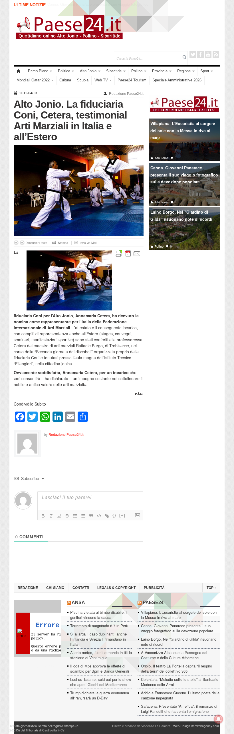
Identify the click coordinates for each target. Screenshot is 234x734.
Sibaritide (114, 71)
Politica (64, 71)
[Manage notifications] (218, 719)
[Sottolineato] (59, 515)
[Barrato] (67, 515)
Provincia (160, 71)
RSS (216, 54)
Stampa (63, 243)
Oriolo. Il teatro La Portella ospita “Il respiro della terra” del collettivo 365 (176, 668)
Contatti (80, 588)
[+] (122, 515)
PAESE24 (153, 602)
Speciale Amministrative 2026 (176, 80)
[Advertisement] (184, 296)
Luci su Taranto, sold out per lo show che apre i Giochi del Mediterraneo (100, 682)
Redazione (28, 588)
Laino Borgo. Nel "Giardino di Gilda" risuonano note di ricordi (181, 215)
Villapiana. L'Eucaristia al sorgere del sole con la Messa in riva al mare (182, 130)
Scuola (82, 80)
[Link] (107, 515)
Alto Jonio (88, 71)
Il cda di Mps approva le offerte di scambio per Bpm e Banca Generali (99, 668)
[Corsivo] (51, 515)
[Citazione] (91, 515)
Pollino (136, 71)
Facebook (200, 54)
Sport (204, 71)
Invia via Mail (88, 243)
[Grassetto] (43, 515)
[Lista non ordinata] (83, 515)
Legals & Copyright (116, 588)
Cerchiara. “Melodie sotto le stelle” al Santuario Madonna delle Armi (179, 682)
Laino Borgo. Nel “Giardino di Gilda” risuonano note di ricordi (96, 4)
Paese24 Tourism (132, 80)
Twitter (192, 54)
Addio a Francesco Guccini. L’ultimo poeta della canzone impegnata (180, 695)
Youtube (208, 54)
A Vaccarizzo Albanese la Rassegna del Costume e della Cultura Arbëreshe (174, 655)
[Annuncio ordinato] (75, 515)
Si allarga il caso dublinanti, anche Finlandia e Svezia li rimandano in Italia (98, 639)
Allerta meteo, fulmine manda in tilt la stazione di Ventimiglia (101, 655)
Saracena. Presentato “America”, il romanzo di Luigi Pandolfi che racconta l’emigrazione (179, 708)
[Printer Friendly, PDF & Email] (128, 253)
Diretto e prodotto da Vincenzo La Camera (141, 725)
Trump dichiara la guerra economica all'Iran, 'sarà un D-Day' (99, 695)
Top (211, 588)
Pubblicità (154, 588)
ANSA (78, 602)
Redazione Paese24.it (126, 94)
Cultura (65, 80)
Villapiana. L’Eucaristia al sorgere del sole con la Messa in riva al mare (179, 614)
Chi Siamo (55, 588)
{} (114, 515)
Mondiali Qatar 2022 (33, 80)
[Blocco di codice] (99, 515)
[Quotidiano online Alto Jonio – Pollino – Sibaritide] (19, 71)
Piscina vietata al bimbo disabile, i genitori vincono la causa (98, 614)
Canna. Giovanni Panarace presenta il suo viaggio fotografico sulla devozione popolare (184, 174)
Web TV (101, 80)
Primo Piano (38, 71)
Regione (184, 71)
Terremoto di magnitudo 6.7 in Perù (99, 625)
